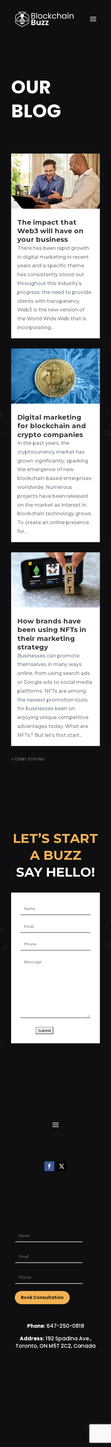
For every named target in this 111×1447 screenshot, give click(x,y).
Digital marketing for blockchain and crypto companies (51, 426)
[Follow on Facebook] (49, 1166)
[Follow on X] (62, 1166)
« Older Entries (27, 759)
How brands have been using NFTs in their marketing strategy (51, 634)
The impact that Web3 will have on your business (50, 231)
